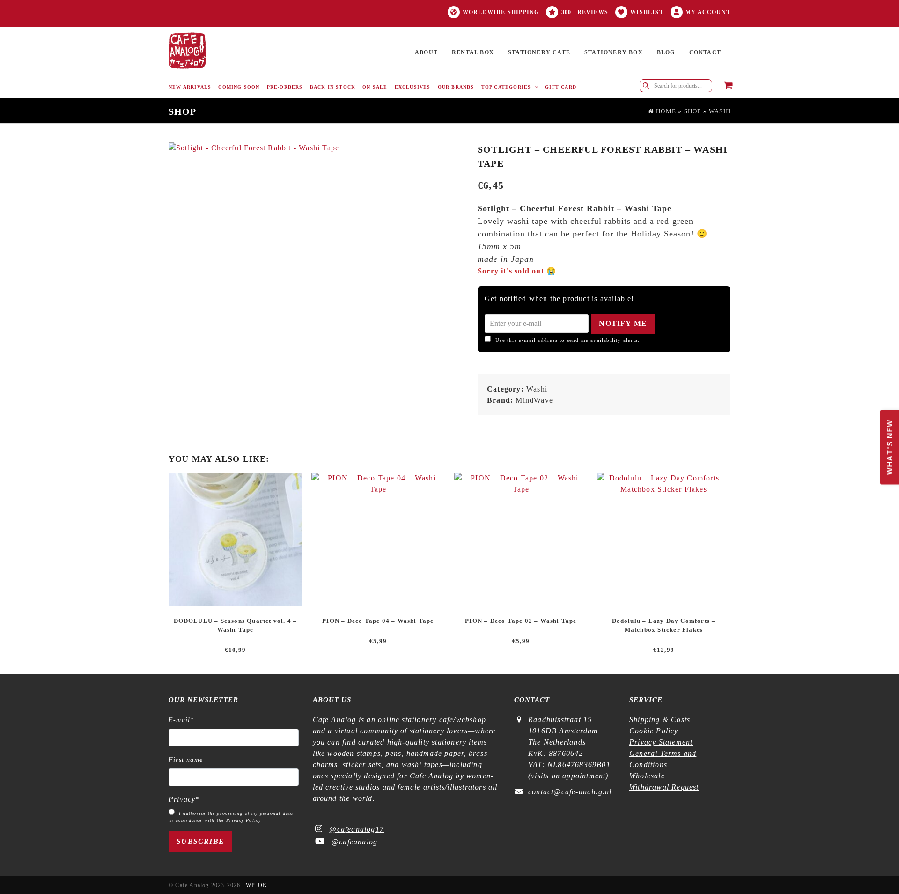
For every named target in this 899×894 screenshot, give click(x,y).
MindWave (534, 400)
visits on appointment (568, 776)
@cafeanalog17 (356, 829)
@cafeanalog (354, 842)
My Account (707, 12)
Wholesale (647, 776)
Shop (692, 111)
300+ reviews (584, 12)
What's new (887, 442)
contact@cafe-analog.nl (570, 792)
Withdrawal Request (664, 787)
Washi (719, 111)
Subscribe (200, 841)
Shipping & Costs (659, 720)
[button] (728, 86)
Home (665, 111)
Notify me (623, 323)
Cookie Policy (653, 731)
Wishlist (646, 12)
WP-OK (256, 885)
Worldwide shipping (501, 12)
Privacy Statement (661, 742)
